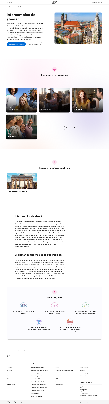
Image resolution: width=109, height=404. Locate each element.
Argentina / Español (13, 402)
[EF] (54, 2)
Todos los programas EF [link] (17, 350)
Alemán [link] (43, 350)
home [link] (8, 350)
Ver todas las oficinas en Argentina (89, 395)
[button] (9, 2)
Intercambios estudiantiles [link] (32, 350)
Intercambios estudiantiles (15, 6)
